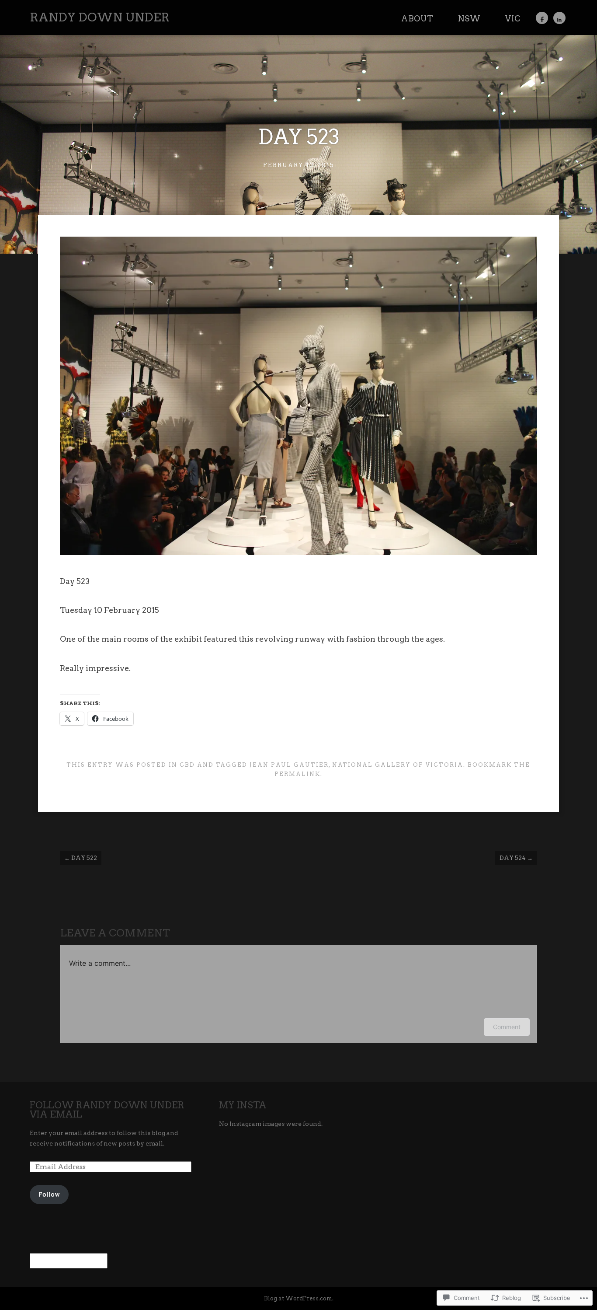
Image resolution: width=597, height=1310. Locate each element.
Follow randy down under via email (107, 1110)
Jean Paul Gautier (289, 765)
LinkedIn (559, 18)
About (417, 18)
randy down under (100, 17)
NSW (469, 18)
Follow (49, 1194)
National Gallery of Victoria (397, 765)
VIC (513, 18)
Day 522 (80, 857)
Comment (507, 1027)
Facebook (542, 18)
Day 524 (516, 857)
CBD (187, 765)
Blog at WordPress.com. (298, 1298)
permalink (297, 774)
